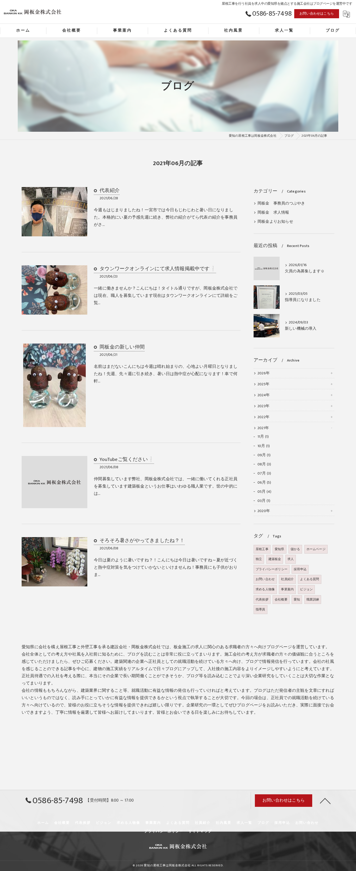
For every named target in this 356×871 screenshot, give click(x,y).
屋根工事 (262, 549)
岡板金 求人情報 (273, 212)
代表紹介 (110, 191)
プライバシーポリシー (271, 569)
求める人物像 (265, 589)
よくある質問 (309, 579)
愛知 (297, 599)
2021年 (263, 428)
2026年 (263, 373)
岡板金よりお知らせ (275, 222)
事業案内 (287, 589)
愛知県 (279, 549)
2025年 (263, 384)
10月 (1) (263, 446)
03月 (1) (263, 501)
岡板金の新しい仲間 (122, 347)
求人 (290, 559)
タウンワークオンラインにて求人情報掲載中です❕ (158, 269)
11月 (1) (263, 437)
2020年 (263, 511)
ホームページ (316, 549)
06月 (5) (264, 482)
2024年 (263, 395)
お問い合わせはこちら (316, 13)
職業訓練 (312, 599)
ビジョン (306, 589)
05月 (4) (264, 492)
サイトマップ (200, 831)
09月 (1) (264, 455)
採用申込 (300, 569)
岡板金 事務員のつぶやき (281, 203)
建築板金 (274, 559)
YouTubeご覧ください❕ (127, 459)
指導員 (260, 609)
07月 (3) (264, 473)
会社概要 (281, 599)
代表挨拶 (262, 599)
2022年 (263, 417)
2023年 (263, 406)
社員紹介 (287, 579)
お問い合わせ (265, 579)
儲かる (295, 549)
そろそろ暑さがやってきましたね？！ (142, 541)
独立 (259, 559)
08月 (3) (264, 464)
